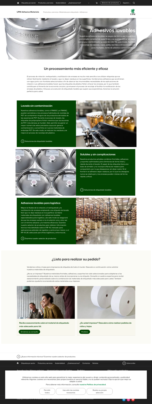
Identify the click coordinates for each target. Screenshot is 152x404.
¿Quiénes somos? (73, 363)
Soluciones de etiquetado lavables (38, 141)
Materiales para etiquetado (69, 12)
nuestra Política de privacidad (93, 384)
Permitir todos (47, 391)
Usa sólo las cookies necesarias (71, 391)
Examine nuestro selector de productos (40, 238)
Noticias (95, 363)
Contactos (86, 363)
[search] (134, 3)
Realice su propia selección (100, 391)
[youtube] (133, 399)
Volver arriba (130, 363)
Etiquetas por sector (28, 363)
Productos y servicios (50, 12)
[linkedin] (124, 399)
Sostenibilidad (60, 363)
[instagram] (128, 399)
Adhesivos (83, 12)
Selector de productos (110, 3)
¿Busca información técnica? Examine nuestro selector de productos (48, 356)
